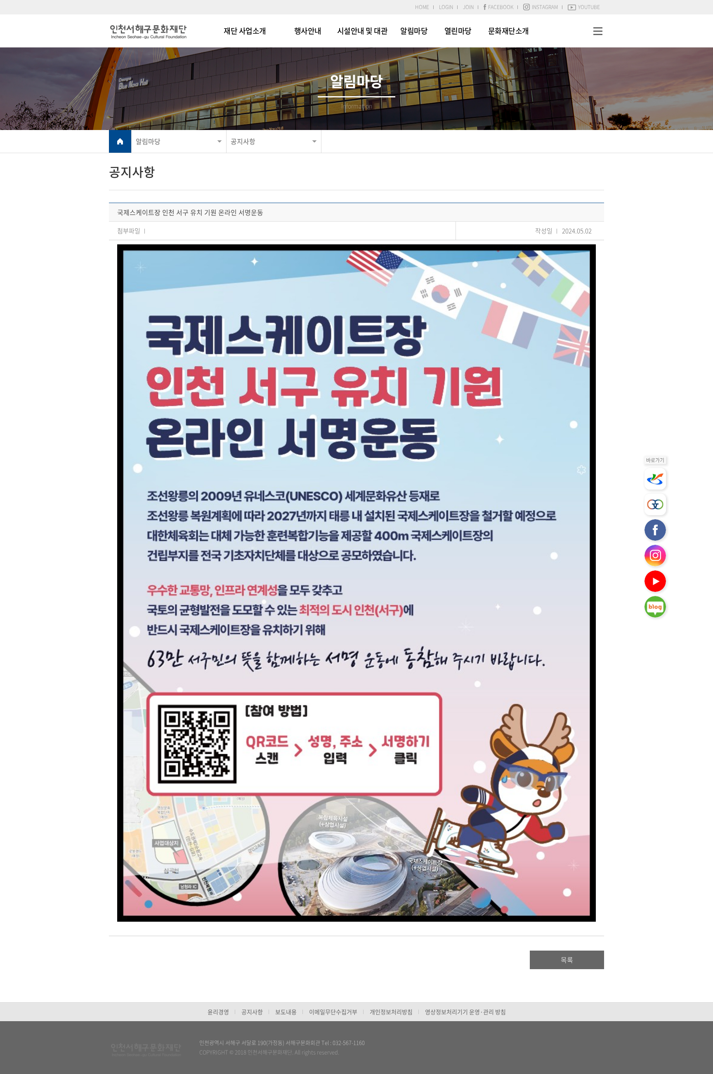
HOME (422, 7)
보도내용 (286, 1012)
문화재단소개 (508, 30)
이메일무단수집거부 (333, 1012)
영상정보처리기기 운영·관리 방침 (465, 1012)
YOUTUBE (589, 7)
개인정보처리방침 (391, 1012)
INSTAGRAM (545, 7)
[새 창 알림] (655, 479)
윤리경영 (218, 1012)
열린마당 (458, 30)
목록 (567, 960)
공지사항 (243, 141)
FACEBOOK (500, 7)
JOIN (468, 7)
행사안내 (307, 30)
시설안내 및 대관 (362, 30)
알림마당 (413, 30)
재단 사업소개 (245, 30)
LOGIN (446, 7)
